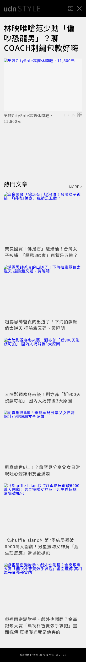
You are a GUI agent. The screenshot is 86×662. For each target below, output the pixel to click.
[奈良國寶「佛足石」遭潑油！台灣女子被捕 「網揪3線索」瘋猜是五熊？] (43, 218)
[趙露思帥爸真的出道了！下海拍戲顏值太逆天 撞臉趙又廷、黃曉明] (43, 291)
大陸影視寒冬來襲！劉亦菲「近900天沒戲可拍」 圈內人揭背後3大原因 (43, 397)
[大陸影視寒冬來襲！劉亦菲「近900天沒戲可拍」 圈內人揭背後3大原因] (43, 364)
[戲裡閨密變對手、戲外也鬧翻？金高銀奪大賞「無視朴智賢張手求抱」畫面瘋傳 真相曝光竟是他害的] (43, 589)
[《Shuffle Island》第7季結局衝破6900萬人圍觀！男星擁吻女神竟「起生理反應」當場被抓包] (43, 509)
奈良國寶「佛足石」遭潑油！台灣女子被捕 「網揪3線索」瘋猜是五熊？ (41, 251)
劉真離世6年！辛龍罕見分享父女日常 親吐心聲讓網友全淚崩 (45, 470)
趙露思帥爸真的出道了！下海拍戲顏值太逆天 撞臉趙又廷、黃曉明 (41, 324)
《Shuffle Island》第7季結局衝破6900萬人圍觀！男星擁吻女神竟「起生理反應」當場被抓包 (42, 546)
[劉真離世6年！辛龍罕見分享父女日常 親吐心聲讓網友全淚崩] (43, 437)
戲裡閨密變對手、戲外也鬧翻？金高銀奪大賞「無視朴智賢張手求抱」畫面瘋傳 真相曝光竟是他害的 (41, 625)
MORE (74, 186)
